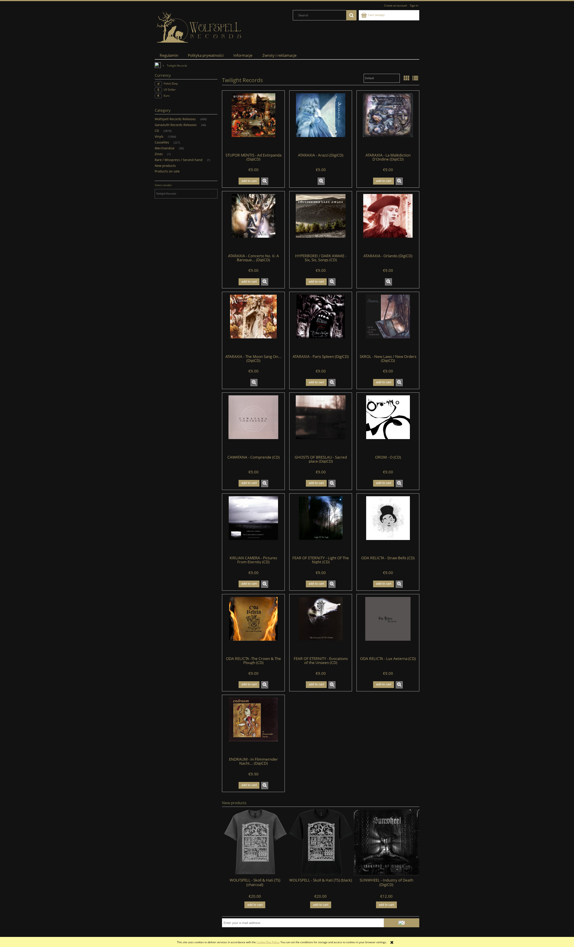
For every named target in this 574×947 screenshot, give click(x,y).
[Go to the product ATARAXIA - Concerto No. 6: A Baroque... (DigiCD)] (253, 222)
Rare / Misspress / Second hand (178, 160)
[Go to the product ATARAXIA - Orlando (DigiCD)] (387, 222)
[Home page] (199, 27)
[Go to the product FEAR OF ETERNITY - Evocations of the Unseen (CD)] (320, 625)
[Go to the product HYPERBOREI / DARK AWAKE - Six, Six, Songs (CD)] (320, 222)
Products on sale (167, 171)
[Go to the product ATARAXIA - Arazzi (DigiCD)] (320, 121)
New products (165, 165)
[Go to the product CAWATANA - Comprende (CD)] (253, 423)
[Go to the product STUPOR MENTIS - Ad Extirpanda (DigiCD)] (253, 121)
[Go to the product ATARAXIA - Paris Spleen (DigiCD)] (320, 323)
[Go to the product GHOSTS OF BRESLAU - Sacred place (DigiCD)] (320, 423)
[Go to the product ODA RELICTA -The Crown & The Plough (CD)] (253, 625)
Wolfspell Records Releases (175, 119)
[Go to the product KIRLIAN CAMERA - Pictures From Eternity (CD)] (253, 524)
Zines (159, 154)
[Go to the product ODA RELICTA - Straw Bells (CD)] (387, 524)
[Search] (351, 15)
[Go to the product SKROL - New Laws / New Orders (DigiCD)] (387, 323)
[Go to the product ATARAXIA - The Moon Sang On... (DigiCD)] (253, 323)
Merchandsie (164, 148)
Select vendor (163, 185)
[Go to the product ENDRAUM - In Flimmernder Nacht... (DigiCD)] (253, 726)
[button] (264, 181)
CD (157, 130)
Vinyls (159, 136)
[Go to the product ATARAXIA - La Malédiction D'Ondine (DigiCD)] (387, 121)
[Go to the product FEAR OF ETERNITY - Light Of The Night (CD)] (320, 524)
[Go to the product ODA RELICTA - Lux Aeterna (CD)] (387, 625)
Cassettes (162, 142)
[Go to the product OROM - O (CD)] (387, 423)
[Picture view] (406, 78)
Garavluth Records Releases (176, 125)
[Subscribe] (401, 922)
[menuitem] (169, 55)
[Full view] (415, 78)
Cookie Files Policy (268, 942)
